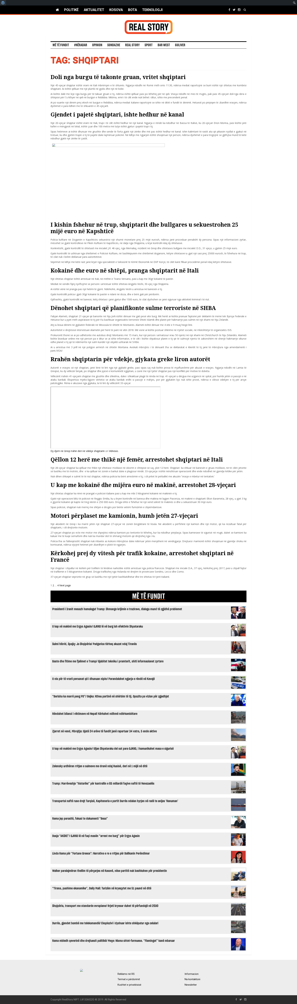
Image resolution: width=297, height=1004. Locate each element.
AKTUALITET (94, 10)
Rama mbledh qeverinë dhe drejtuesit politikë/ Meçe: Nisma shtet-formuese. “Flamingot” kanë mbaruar (113, 940)
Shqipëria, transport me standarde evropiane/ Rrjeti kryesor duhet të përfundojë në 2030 (105, 906)
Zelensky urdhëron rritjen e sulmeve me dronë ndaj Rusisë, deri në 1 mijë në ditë (99, 766)
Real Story (132, 45)
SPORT (149, 45)
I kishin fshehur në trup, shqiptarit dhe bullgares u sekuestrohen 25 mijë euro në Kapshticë (144, 228)
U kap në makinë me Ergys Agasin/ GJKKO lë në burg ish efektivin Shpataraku (97, 626)
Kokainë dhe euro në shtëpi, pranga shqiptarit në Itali (125, 270)
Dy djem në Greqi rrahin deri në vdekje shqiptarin (78, 451)
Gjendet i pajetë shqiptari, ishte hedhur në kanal (117, 114)
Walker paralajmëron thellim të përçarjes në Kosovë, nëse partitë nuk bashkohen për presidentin (109, 871)
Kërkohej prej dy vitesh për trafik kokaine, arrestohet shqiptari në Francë (142, 556)
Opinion (97, 45)
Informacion (192, 973)
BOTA (132, 10)
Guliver (180, 45)
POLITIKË (71, 10)
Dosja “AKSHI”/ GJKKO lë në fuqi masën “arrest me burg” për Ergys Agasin (96, 836)
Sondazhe (113, 45)
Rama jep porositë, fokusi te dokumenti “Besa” (80, 818)
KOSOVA (116, 10)
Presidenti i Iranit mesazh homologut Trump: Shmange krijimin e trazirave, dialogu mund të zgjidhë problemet (117, 609)
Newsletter (191, 984)
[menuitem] (3, 2)
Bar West (164, 45)
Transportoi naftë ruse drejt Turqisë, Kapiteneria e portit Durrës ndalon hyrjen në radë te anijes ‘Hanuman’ (115, 801)
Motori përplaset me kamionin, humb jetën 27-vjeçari (124, 515)
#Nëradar (80, 45)
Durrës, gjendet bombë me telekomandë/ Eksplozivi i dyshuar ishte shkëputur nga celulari (105, 923)
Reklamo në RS (126, 973)
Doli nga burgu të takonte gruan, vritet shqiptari (118, 77)
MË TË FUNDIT (148, 596)
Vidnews (113, 451)
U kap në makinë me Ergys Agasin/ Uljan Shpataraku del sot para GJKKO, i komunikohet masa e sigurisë (113, 748)
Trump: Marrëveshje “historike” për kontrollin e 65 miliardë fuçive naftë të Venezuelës (103, 783)
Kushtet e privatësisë (129, 984)
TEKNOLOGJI (152, 10)
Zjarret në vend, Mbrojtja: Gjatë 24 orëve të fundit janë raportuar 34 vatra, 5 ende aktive (104, 731)
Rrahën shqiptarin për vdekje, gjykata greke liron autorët (130, 359)
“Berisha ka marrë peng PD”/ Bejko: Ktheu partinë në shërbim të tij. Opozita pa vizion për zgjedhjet (110, 696)
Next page (65, 585)
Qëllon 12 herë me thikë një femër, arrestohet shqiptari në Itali (137, 459)
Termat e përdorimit (129, 979)
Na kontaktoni (192, 979)
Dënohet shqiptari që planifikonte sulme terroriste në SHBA (133, 308)
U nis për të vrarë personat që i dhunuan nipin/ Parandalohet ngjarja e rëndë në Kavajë (103, 679)
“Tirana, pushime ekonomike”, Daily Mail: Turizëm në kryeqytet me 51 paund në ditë (101, 888)
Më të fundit (61, 45)
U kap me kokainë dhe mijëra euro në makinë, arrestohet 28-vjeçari (143, 485)
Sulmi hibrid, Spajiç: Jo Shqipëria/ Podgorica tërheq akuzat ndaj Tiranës (94, 644)
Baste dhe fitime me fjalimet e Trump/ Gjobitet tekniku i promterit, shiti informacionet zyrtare (107, 661)
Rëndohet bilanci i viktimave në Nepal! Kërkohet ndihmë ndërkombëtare (94, 713)
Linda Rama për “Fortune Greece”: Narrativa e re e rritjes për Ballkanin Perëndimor (101, 853)
